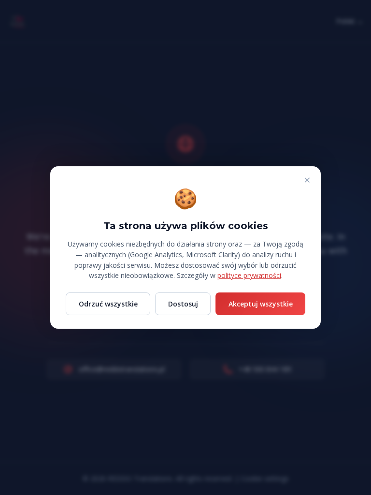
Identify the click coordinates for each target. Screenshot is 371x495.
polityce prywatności (249, 275)
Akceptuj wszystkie (260, 303)
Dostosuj (183, 303)
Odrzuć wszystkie (108, 303)
